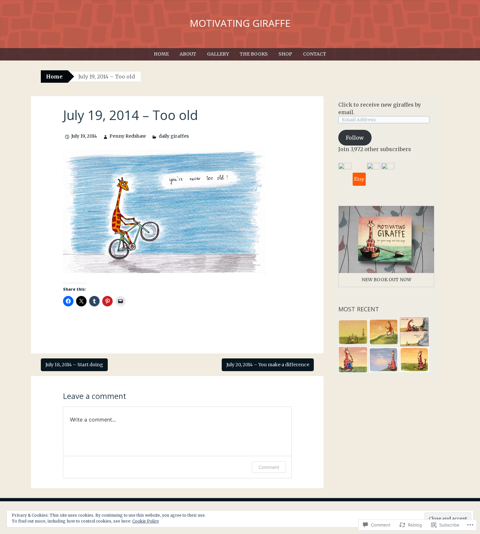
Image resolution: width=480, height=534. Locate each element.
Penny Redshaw (127, 136)
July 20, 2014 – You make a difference (267, 365)
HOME (161, 54)
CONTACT (314, 54)
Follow (355, 137)
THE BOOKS (254, 54)
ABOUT (188, 54)
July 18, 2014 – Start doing (74, 365)
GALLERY (218, 54)
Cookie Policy (145, 521)
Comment (269, 467)
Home (54, 76)
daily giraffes (173, 136)
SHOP (285, 54)
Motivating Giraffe (240, 23)
